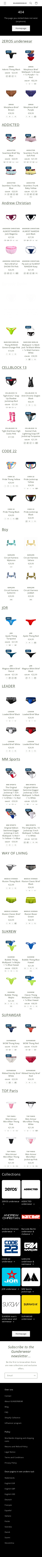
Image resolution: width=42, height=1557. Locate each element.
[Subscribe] (34, 1375)
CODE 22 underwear (7, 1260)
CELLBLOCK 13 (14, 367)
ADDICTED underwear (26, 1202)
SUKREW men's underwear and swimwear (9, 1319)
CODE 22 (9, 451)
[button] (5, 3)
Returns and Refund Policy (16, 1446)
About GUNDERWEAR (14, 1401)
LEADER (8, 686)
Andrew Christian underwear (10, 1230)
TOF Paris (10, 1090)
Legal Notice (10, 1452)
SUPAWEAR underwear (26, 1317)
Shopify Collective (12, 1417)
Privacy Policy (11, 1463)
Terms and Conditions (14, 1457)
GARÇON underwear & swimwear (27, 1261)
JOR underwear (9, 1289)
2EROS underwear (10, 1201)
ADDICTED (10, 124)
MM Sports (11, 759)
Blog (7, 1407)
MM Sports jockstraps (26, 1290)
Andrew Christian (16, 203)
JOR (5, 607)
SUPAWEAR (11, 1015)
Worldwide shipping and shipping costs (19, 1439)
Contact (8, 1396)
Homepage (21, 28)
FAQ (6, 1412)
